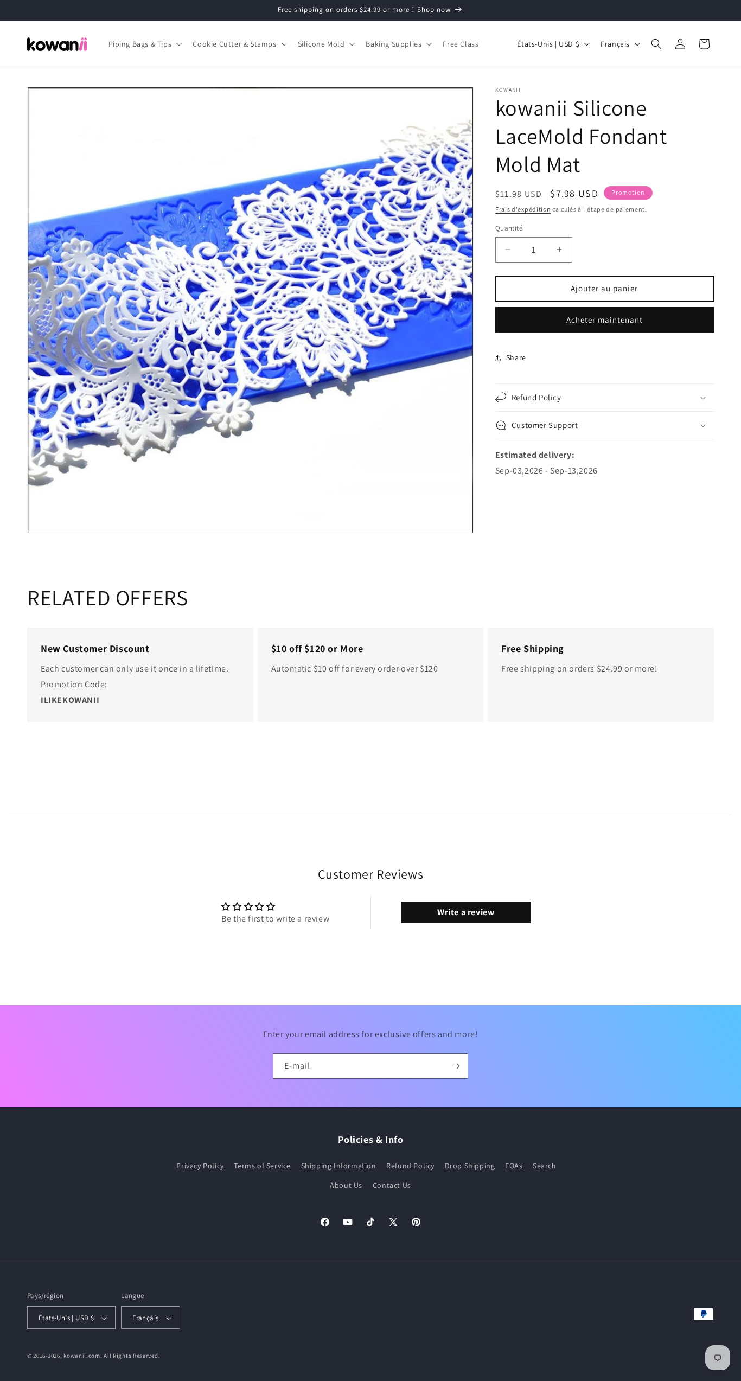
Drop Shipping (470, 1166)
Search (545, 1166)
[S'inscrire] (456, 1066)
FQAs (513, 1166)
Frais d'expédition (523, 209)
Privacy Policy (199, 1166)
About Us (346, 1185)
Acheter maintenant (604, 320)
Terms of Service (262, 1166)
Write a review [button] (465, 912)
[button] (144, 44)
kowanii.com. (82, 1356)
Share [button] (516, 357)
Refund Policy (410, 1166)
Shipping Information (338, 1166)
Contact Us (392, 1185)
